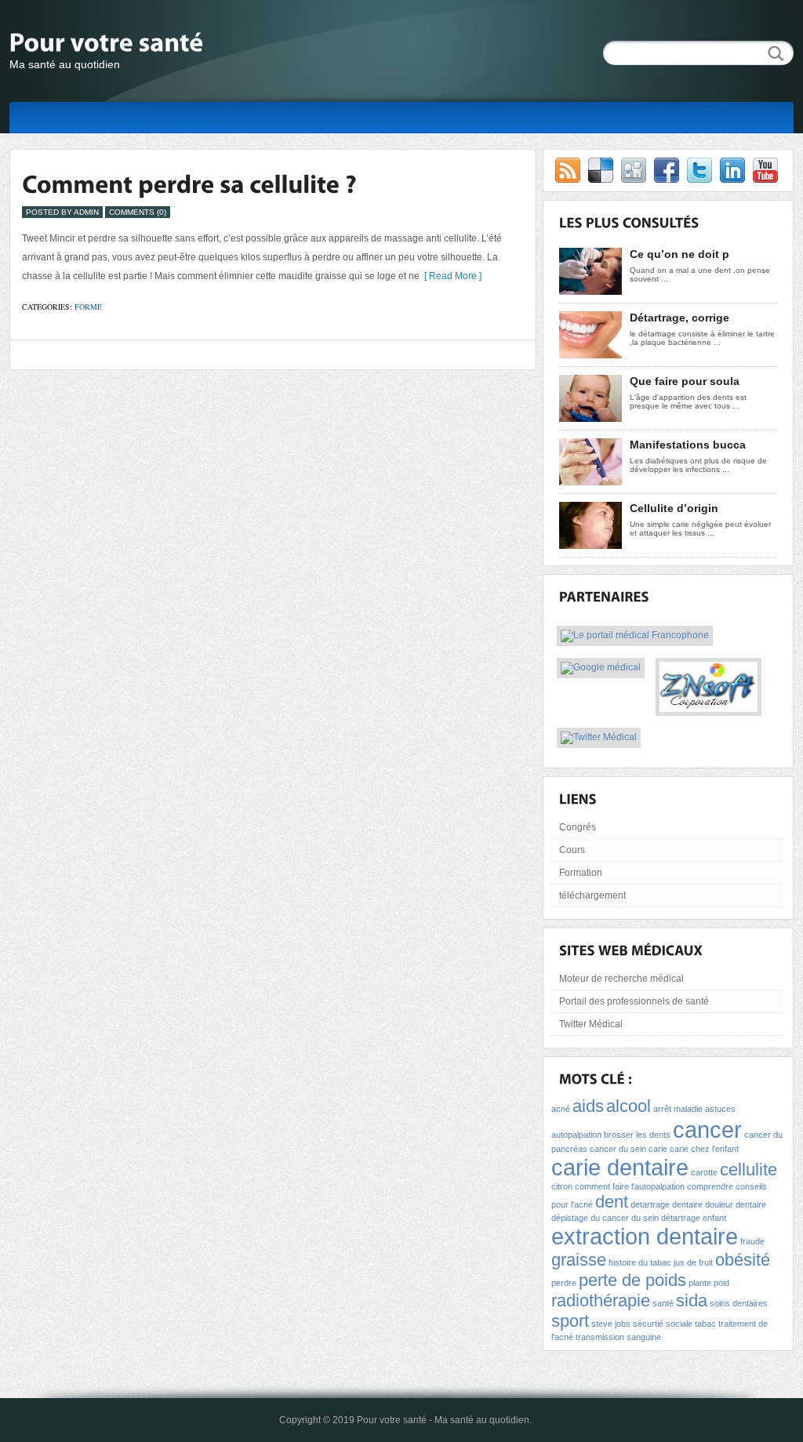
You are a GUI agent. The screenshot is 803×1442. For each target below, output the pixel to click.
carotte (704, 1172)
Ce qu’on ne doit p (679, 254)
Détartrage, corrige (679, 317)
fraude (752, 1241)
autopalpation (576, 1134)
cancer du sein (618, 1148)
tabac (705, 1323)
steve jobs (610, 1323)
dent (611, 1201)
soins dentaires (739, 1303)
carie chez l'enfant (704, 1148)
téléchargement (592, 895)
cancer (707, 1129)
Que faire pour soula (684, 381)
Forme (88, 306)
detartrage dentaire (666, 1204)
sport (570, 1321)
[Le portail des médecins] (635, 636)
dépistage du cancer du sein (605, 1217)
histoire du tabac (640, 1262)
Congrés (577, 827)
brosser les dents (637, 1134)
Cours (572, 849)
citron (561, 1186)
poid (721, 1283)
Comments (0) (137, 212)
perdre (563, 1283)
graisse (578, 1259)
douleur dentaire (735, 1204)
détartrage (680, 1217)
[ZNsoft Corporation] (708, 706)
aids (588, 1106)
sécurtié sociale (662, 1323)
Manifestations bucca (688, 444)
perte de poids (632, 1280)
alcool (628, 1106)
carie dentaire (620, 1167)
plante (700, 1283)
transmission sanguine (618, 1337)
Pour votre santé (392, 1420)
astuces (720, 1108)
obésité (742, 1259)
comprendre (710, 1186)
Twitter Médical (591, 1024)
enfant (714, 1217)
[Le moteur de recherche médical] (601, 668)
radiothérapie (600, 1300)
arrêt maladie (678, 1108)
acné (560, 1108)
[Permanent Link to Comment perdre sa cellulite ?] (189, 183)
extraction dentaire (644, 1236)
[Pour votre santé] (166, 44)
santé (663, 1303)
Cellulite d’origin (674, 508)
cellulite (748, 1169)
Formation (580, 872)
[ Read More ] (450, 276)
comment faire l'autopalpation (630, 1186)
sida (691, 1300)
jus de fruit (693, 1262)
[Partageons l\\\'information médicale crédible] (599, 738)
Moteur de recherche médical (621, 978)
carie (658, 1148)
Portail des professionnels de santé (634, 1001)
